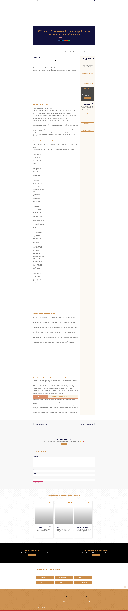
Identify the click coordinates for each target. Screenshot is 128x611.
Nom (34, 469)
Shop (93, 3)
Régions (66, 3)
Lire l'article (39, 534)
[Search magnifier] (95, 1)
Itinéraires (76, 3)
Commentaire (35, 456)
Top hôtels (88, 3)
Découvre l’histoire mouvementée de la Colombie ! (58, 396)
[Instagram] (39, 1)
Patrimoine (68, 37)
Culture (71, 3)
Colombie (60, 3)
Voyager (82, 3)
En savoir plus (87, 97)
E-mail (34, 473)
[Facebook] (37, 1)
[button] (59, 40)
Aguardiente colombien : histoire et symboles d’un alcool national (83, 527)
